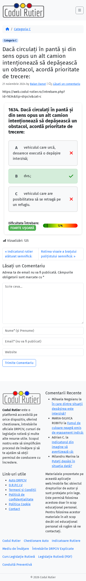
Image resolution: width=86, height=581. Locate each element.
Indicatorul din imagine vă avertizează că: (63, 447)
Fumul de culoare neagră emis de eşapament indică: (68, 428)
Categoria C (22, 29)
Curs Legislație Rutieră (18, 557)
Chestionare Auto (36, 541)
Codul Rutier (11, 541)
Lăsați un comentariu (66, 84)
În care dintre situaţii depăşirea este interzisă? (67, 408)
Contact (14, 509)
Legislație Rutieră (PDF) (55, 557)
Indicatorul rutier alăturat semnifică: (19, 254)
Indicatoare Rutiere (66, 541)
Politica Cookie (20, 504)
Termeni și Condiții (22, 490)
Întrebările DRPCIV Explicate (53, 549)
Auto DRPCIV (18, 480)
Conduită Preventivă (17, 564)
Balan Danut (38, 84)
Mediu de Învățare (15, 549)
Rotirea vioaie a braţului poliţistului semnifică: (59, 254)
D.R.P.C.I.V (16, 485)
